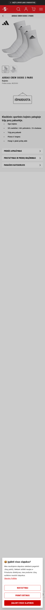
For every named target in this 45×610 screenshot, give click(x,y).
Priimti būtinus (22, 595)
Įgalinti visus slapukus (22, 603)
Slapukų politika (10, 578)
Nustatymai (22, 588)
